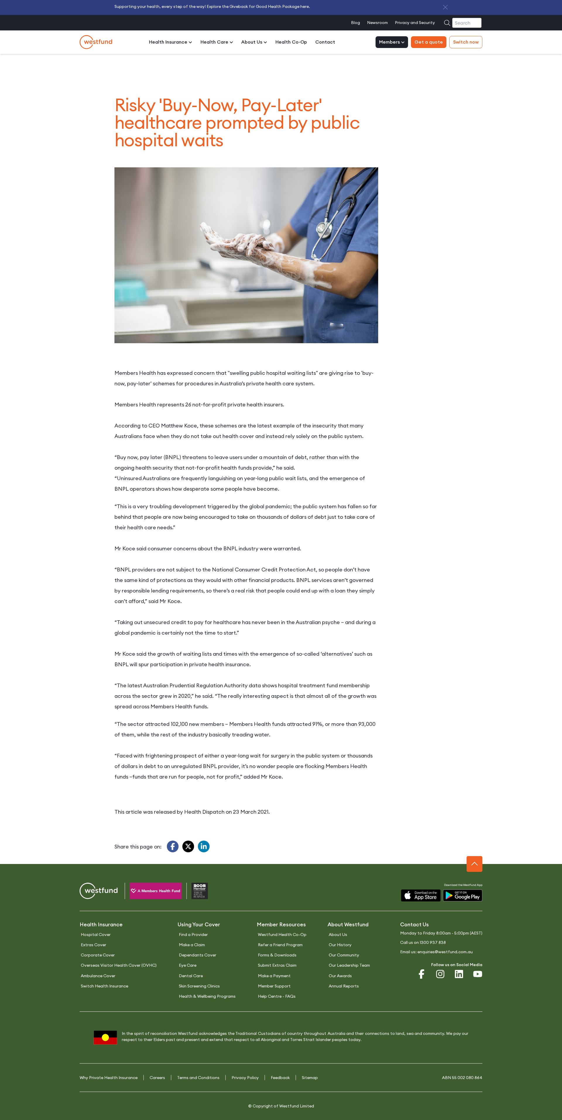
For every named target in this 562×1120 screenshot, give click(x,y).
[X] (188, 846)
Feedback (280, 1077)
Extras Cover (93, 944)
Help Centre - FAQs (277, 996)
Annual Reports (344, 986)
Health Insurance (169, 42)
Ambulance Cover (98, 975)
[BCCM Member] (195, 892)
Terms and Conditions (198, 1077)
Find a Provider (193, 934)
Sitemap (310, 1077)
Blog (355, 22)
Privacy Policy (245, 1077)
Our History (340, 944)
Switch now (466, 42)
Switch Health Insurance (104, 986)
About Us (252, 42)
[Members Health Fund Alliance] (151, 892)
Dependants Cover (197, 955)
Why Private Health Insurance (109, 1077)
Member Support (274, 986)
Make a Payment (274, 975)
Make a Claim (192, 944)
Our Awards (340, 975)
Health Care (215, 42)
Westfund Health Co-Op (282, 934)
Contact (325, 42)
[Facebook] (173, 846)
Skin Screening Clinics (199, 986)
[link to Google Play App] (462, 895)
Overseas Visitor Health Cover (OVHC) (119, 965)
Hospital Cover (96, 934)
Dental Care (191, 975)
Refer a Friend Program (280, 944)
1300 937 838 (433, 942)
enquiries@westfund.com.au (445, 951)
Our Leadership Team (349, 965)
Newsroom (377, 22)
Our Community (344, 955)
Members (390, 42)
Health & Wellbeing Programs (207, 996)
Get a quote (428, 42)
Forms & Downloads (277, 955)
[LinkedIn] (204, 846)
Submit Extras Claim (277, 965)
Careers (157, 1077)
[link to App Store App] (421, 895)
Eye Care (187, 965)
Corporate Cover (98, 955)
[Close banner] (445, 7)
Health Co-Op (291, 42)
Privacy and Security (415, 22)
